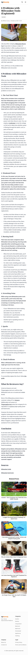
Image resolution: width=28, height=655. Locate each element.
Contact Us (4, 644)
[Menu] (25, 2)
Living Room (18, 623)
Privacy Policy (18, 642)
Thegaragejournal (6, 404)
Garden (4, 17)
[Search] (22, 2)
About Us (3, 642)
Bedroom (17, 626)
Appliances (18, 633)
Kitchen (17, 621)
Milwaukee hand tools (7, 473)
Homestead (18, 631)
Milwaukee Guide (6, 469)
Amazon (17, 400)
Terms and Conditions (20, 644)
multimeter (12, 123)
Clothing (17, 635)
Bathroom (17, 628)
